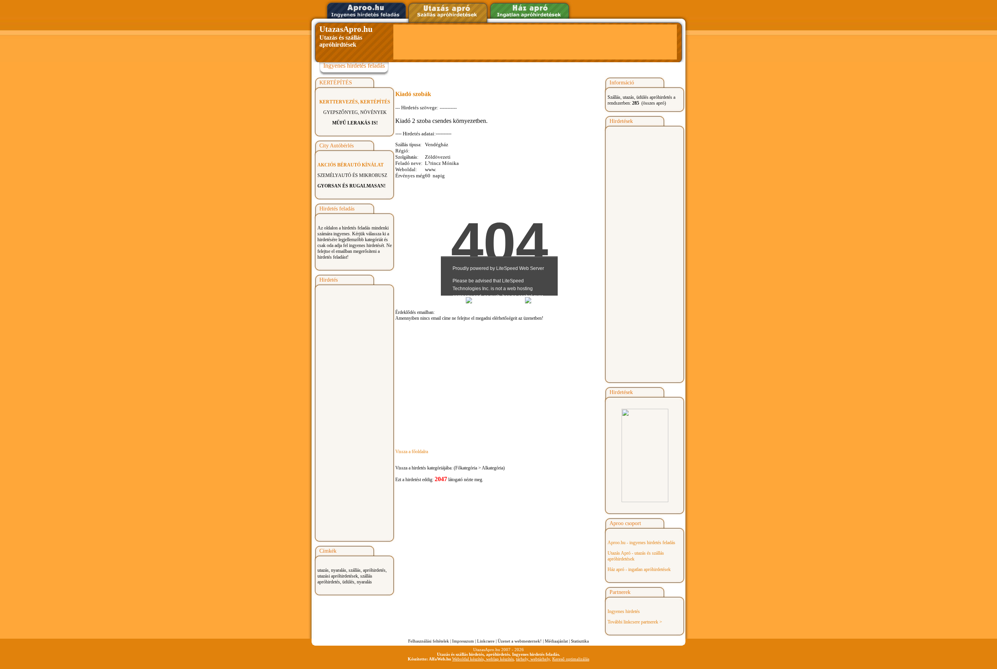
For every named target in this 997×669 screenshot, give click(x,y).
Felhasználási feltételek (428, 641)
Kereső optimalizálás (570, 659)
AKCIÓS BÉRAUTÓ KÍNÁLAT (350, 165)
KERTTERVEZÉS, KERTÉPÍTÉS (354, 102)
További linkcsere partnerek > (635, 622)
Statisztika (580, 641)
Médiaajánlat (556, 641)
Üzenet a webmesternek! (520, 641)
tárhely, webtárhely (533, 659)
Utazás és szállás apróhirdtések (346, 36)
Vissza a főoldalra (411, 451)
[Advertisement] (535, 42)
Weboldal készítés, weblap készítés (483, 659)
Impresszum (463, 641)
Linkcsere (486, 641)
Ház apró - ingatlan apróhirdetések (639, 569)
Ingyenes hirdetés (624, 611)
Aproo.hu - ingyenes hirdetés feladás (641, 542)
